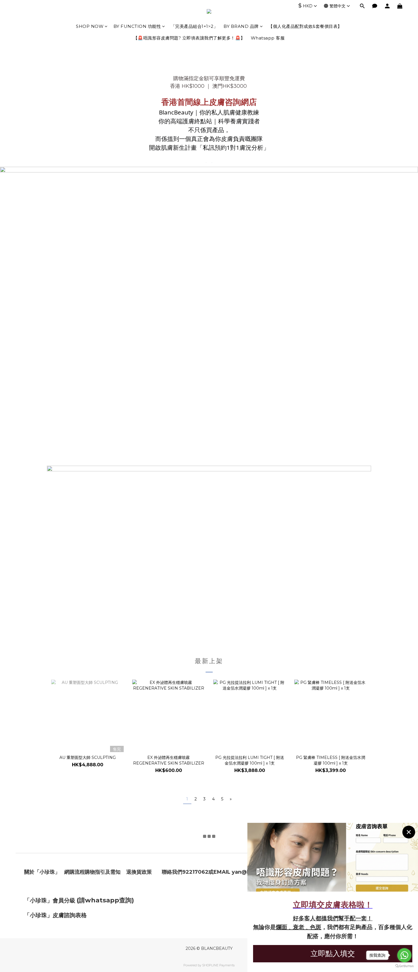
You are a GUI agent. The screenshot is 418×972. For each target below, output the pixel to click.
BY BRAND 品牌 (241, 26)
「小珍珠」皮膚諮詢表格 (55, 915)
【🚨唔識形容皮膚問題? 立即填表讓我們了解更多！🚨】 (189, 38)
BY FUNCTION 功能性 (137, 26)
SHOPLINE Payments (218, 965)
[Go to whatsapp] (404, 955)
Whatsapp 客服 (268, 38)
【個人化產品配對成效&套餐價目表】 (305, 26)
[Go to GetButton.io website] (404, 966)
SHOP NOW (90, 26)
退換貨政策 (139, 872)
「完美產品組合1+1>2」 (194, 26)
